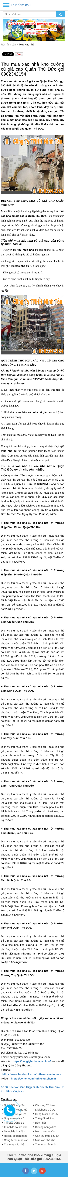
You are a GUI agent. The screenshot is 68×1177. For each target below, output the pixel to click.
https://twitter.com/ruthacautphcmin (33, 1078)
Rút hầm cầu (9, 44)
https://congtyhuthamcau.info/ (32, 1061)
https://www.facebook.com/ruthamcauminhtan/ (31, 1074)
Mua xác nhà (26, 44)
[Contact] (9, 1110)
